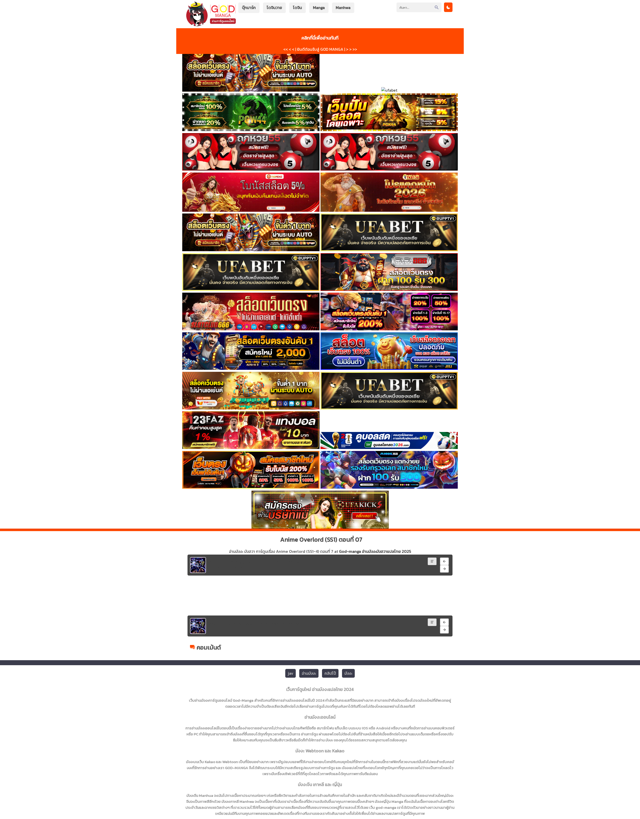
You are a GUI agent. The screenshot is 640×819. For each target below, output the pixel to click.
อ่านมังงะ (309, 673)
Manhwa (343, 7)
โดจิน (297, 7)
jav (290, 673)
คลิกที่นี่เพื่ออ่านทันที (320, 37)
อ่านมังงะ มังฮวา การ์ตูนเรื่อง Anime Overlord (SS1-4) (254, 562)
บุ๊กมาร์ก (249, 7)
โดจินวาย (274, 7)
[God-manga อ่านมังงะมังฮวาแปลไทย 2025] (211, 24)
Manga (319, 7)
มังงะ (348, 673)
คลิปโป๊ (330, 673)
